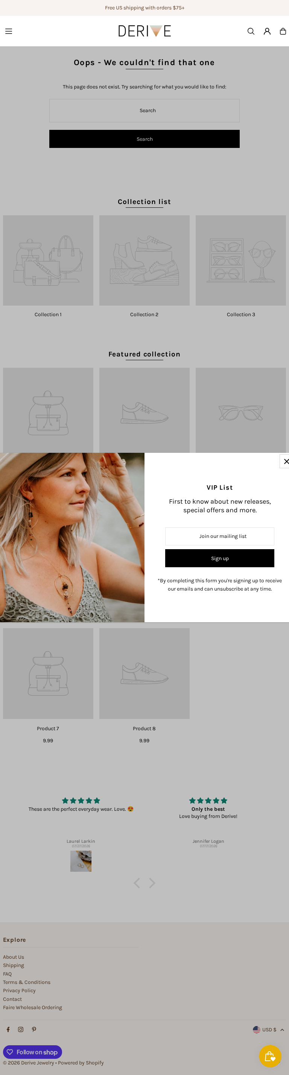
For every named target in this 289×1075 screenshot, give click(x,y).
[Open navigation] (52, 31)
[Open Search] (251, 31)
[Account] (267, 31)
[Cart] (283, 31)
